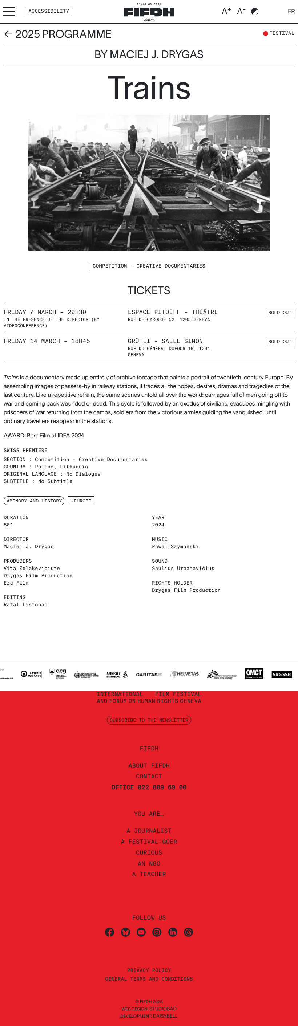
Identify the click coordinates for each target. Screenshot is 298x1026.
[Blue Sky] (125, 932)
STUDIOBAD (163, 1008)
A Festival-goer (149, 842)
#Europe (81, 500)
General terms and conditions (149, 979)
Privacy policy (149, 971)
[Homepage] (149, 11)
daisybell (165, 1016)
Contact (149, 776)
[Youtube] (141, 932)
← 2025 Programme (58, 34)
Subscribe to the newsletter (149, 719)
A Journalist (149, 831)
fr (291, 11)
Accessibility (48, 11)
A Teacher (149, 874)
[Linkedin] (172, 932)
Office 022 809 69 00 (149, 787)
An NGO (149, 863)
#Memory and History (34, 500)
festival (281, 34)
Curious (149, 852)
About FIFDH (149, 765)
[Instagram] (156, 932)
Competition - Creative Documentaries (149, 266)
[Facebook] (109, 932)
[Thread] (188, 932)
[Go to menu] (9, 11)
